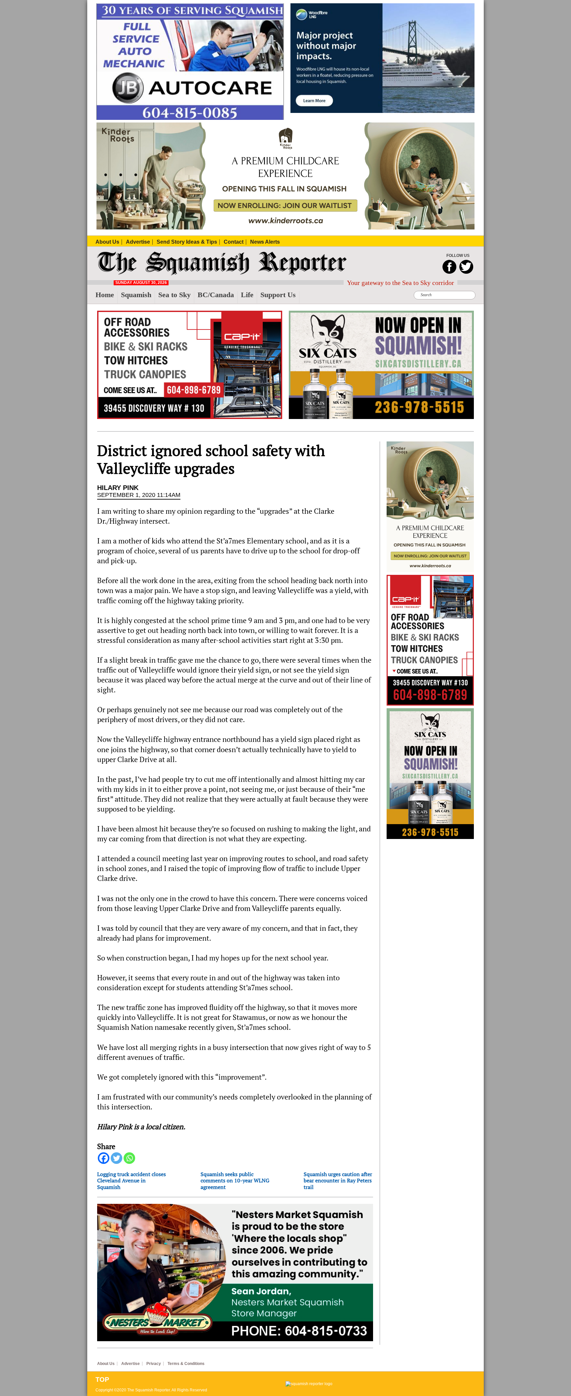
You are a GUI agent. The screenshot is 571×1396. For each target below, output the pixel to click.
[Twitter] (116, 1158)
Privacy (153, 1364)
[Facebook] (103, 1158)
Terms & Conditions (186, 1364)
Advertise (130, 1364)
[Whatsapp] (129, 1158)
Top (102, 1379)
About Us (106, 1364)
